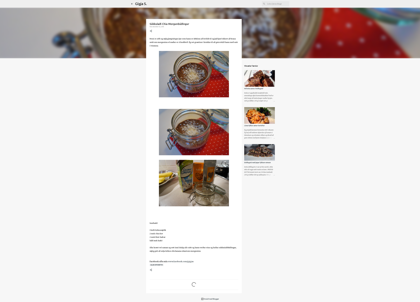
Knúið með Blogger (211, 299)
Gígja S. (141, 4)
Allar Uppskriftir (156, 265)
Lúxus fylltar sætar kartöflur (254, 125)
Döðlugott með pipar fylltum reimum (257, 162)
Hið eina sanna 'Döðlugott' (253, 88)
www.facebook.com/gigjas (181, 261)
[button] (151, 31)
